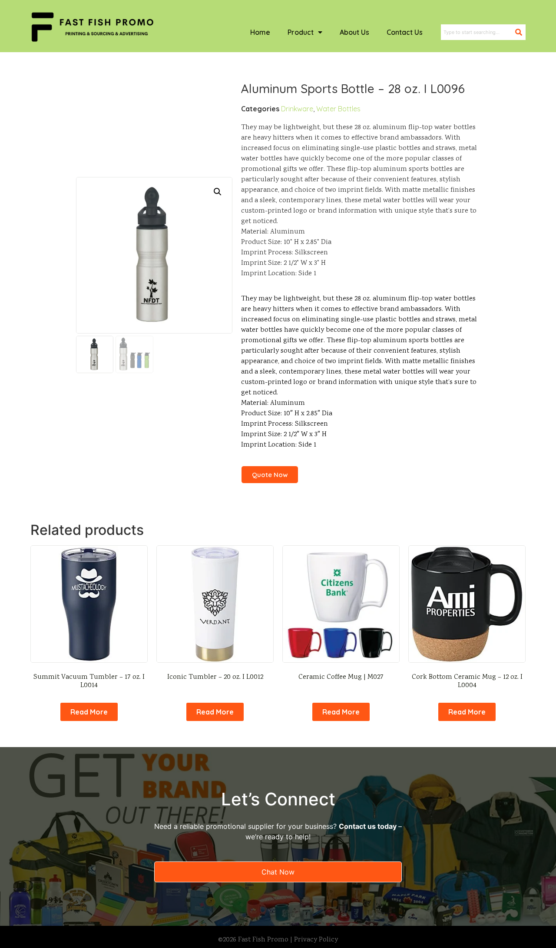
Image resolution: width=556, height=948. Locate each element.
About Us (354, 32)
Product (301, 32)
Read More (89, 712)
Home (260, 32)
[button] (217, 192)
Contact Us (405, 32)
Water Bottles (338, 108)
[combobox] (478, 32)
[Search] (520, 32)
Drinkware (297, 108)
